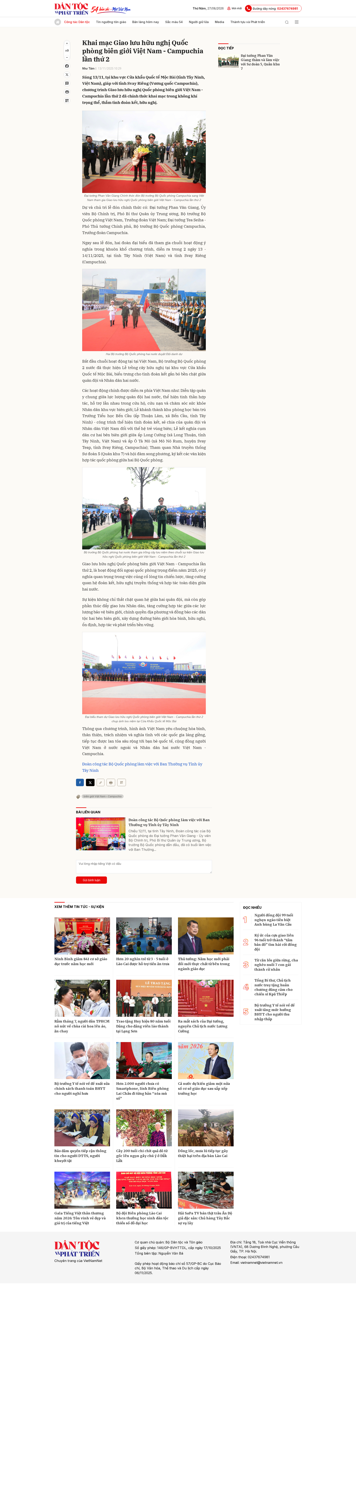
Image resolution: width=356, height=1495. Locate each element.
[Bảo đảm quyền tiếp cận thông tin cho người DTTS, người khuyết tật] (82, 1127)
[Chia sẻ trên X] (67, 74)
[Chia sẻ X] (90, 782)
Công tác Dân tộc (77, 22)
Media (219, 22)
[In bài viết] (67, 92)
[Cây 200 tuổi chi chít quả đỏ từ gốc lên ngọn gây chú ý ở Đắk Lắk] (144, 1127)
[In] (111, 782)
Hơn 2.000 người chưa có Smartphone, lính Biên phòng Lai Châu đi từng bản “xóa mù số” (142, 1091)
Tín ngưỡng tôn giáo (111, 22)
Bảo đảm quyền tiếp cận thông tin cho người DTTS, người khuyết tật (80, 1156)
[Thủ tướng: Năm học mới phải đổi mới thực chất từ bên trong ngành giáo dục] (206, 935)
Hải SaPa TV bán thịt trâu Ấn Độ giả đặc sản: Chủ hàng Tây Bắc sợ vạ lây (205, 1218)
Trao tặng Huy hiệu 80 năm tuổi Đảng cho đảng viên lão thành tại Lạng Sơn (143, 1026)
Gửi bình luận (91, 880)
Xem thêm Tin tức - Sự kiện (79, 907)
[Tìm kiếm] (287, 22)
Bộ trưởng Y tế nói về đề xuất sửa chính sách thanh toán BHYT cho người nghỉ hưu (82, 1089)
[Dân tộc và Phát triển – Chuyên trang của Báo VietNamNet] (71, 8)
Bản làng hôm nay (145, 22)
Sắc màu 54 (174, 22)
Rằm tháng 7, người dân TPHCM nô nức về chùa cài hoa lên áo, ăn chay (82, 1026)
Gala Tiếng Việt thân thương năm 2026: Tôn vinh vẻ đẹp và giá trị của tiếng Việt (80, 1218)
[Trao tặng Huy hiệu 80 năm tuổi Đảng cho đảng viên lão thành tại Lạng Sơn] (144, 998)
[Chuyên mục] (296, 22)
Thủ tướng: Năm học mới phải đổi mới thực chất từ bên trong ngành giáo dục (204, 964)
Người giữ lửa (199, 22)
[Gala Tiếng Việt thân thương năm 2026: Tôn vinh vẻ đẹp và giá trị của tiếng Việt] (82, 1190)
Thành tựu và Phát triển (247, 22)
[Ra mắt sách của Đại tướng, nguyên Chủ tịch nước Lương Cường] (206, 998)
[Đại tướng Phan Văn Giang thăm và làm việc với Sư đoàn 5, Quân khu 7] (228, 61)
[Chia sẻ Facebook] (67, 66)
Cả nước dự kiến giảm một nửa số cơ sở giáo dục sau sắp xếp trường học (204, 1089)
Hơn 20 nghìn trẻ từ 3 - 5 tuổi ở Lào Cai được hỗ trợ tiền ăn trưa (142, 961)
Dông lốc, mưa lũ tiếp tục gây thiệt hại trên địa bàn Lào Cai (203, 1153)
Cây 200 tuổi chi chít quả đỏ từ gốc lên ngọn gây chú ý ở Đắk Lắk (141, 1156)
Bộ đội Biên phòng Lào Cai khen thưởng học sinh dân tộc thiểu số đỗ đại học (142, 1218)
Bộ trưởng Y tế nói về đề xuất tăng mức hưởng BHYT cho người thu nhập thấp (274, 1012)
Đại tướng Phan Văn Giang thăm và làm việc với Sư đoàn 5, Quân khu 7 (260, 62)
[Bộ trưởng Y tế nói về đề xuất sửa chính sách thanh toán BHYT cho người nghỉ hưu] (82, 1060)
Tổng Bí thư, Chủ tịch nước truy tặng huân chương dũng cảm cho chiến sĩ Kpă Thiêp (273, 987)
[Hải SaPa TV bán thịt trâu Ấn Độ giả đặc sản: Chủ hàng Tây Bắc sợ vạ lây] (206, 1190)
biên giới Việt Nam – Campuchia (103, 796)
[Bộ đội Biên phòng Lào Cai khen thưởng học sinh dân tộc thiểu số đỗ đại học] (144, 1190)
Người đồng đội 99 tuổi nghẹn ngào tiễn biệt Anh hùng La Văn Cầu (273, 919)
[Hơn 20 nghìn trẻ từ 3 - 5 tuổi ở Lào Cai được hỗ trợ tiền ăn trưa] (144, 935)
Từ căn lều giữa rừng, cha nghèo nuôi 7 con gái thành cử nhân (276, 965)
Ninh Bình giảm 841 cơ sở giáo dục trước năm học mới (80, 961)
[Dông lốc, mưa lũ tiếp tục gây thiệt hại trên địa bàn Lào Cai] (206, 1127)
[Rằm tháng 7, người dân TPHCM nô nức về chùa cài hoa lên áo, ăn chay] (82, 998)
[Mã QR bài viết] (67, 100)
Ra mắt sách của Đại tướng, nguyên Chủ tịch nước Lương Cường (202, 1026)
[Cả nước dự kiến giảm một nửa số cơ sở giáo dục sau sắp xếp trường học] (206, 1060)
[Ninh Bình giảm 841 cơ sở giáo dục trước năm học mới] (82, 935)
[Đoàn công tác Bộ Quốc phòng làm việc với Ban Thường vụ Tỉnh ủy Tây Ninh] (100, 833)
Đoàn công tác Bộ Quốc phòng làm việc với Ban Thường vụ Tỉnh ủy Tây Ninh (169, 822)
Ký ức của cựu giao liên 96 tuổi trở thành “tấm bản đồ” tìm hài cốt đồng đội (275, 942)
